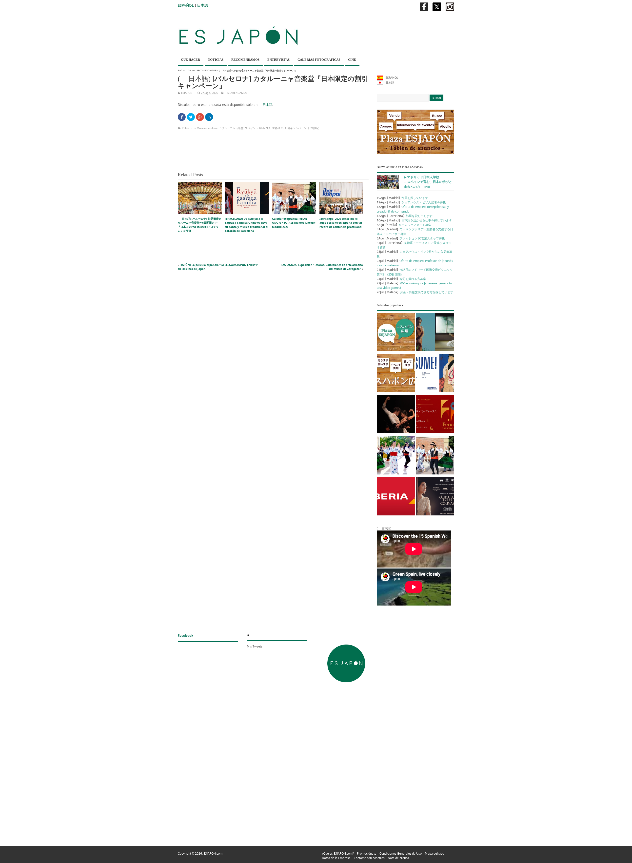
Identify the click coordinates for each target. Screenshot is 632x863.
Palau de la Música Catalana (199, 128)
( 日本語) (199, 225)
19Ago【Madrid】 (402, 198)
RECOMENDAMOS (245, 59)
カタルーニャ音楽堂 (231, 128)
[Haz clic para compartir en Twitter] (191, 117)
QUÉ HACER (190, 59)
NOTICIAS (215, 59)
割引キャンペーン (295, 128)
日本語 (202, 5)
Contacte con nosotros (369, 858)
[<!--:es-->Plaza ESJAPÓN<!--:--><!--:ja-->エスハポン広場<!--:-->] (396, 333)
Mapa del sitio (434, 853)
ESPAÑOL (186, 5)
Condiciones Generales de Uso (400, 853)
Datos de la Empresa (336, 858)
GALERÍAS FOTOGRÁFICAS (318, 59)
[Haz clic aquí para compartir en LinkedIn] (209, 117)
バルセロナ (264, 128)
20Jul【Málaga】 (415, 292)
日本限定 (313, 128)
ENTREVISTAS (278, 59)
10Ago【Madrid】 (414, 220)
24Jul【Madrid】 (401, 279)
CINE (352, 59)
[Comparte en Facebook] (182, 117)
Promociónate (366, 853)
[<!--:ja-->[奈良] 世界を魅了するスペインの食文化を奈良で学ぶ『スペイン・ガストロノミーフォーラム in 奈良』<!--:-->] (435, 415)
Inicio (191, 70)
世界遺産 (277, 128)
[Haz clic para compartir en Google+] (200, 117)
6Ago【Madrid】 (411, 238)
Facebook (185, 635)
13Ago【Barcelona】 (405, 216)
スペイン (250, 128)
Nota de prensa (398, 858)
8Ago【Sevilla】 (404, 225)
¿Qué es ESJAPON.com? (338, 853)
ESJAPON (186, 93)
